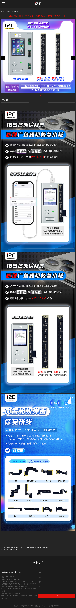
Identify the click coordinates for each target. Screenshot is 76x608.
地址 (40, 586)
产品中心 (8, 11)
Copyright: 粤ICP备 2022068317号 (52, 606)
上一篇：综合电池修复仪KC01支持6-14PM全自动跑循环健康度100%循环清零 (24, 547)
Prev (3, 58)
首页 (2, 11)
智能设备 (15, 11)
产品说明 (5, 100)
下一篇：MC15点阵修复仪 (9, 549)
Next (72, 58)
